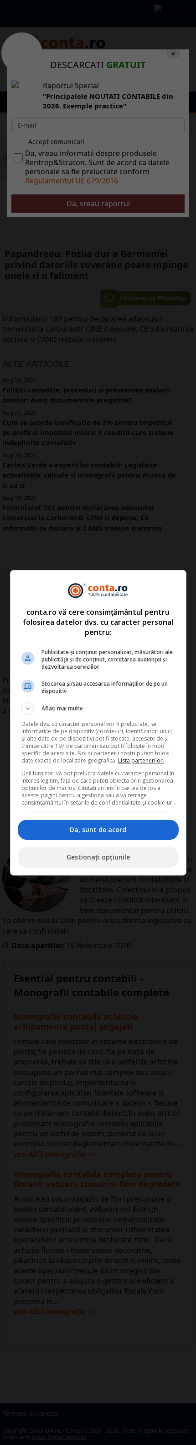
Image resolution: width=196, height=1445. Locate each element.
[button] (98, 708)
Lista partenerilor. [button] (141, 760)
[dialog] (98, 723)
